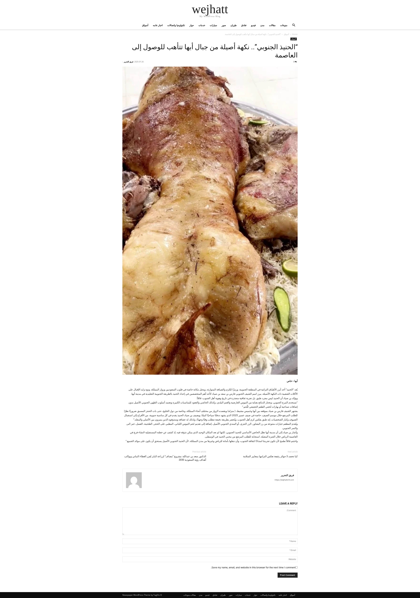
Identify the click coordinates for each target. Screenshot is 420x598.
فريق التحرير (128, 61)
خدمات (202, 25)
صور (224, 25)
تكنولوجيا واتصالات (176, 25)
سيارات (213, 25)
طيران (234, 25)
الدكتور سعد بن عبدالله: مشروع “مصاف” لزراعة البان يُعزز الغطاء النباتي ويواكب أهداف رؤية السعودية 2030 (165, 458)
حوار (191, 25)
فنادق (243, 25)
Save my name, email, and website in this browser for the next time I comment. (253, 567)
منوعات (283, 25)
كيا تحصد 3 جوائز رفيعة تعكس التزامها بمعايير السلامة (270, 456)
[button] (294, 25)
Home (295, 34)
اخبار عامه (158, 25)
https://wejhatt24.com (284, 480)
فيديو (253, 25)
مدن (262, 25)
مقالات (272, 25)
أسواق (145, 25)
